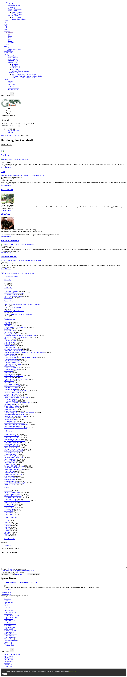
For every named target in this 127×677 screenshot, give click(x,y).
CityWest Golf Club (10, 454)
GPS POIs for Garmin (14, 61)
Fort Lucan (7, 329)
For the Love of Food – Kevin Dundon (23, 78)
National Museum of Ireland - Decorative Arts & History (21, 357)
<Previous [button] (4, 592)
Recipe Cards (12, 56)
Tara (5, 522)
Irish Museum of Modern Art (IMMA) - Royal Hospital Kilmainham (24, 352)
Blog (5, 46)
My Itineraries (8, 658)
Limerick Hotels (9, 639)
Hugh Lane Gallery (10, 362)
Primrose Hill (8, 491)
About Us (11, 4)
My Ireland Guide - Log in (12, 654)
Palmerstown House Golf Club (13, 469)
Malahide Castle (9, 381)
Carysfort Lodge (9, 511)
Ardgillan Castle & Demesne (13, 497)
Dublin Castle (8, 377)
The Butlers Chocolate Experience (14, 350)
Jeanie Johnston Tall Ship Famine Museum (17, 391)
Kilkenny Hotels (9, 635)
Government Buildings (11, 401)
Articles (6, 44)
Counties (8, 135)
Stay (5, 26)
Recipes (6, 47)
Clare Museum (8, 371)
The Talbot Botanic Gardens (12, 496)
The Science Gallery (10, 396)
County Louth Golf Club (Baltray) (14, 483)
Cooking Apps (13, 72)
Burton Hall (7, 512)
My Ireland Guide (13, 131)
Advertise (7, 607)
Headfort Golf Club (10, 481)
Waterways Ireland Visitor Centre (14, 414)
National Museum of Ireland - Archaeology (17, 402)
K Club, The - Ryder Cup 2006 (13, 451)
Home (2, 135)
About (6, 2)
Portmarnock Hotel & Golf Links (14, 466)
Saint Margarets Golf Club (12, 439)
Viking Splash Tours (10, 399)
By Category (8, 285)
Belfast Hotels (8, 622)
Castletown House (9, 330)
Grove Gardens (9, 506)
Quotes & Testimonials (15, 9)
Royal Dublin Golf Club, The (13, 474)
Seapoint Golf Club (10, 484)
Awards (6, 21)
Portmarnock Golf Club (11, 472)
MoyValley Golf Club (10, 459)
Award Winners (13, 10)
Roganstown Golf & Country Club (14, 441)
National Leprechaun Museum (13, 367)
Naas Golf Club (9, 476)
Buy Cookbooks (13, 59)
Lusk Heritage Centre (10, 356)
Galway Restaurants (10, 630)
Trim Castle (7, 332)
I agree (4, 674)
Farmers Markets (9, 301)
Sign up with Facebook (7, 574)
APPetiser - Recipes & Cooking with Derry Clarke (27, 76)
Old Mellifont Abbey (10, 389)
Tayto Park (7, 322)
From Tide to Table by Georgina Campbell (20, 582)
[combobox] (12, 94)
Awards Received (17, 14)
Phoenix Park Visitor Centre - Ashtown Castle (17, 337)
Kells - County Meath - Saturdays (14, 311)
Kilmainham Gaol (9, 347)
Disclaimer (7, 599)
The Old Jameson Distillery (12, 361)
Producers (7, 31)
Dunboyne (7, 527)
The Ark (6, 382)
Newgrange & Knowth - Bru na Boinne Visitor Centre (20, 335)
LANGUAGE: (5, 95)
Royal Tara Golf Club (10, 434)
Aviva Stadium (8, 418)
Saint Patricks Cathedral (11, 387)
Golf (9, 83)
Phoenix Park (8, 339)
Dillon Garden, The (10, 499)
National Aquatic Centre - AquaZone (15, 327)
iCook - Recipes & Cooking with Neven (24, 74)
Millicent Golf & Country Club (13, 457)
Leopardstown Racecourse (12, 426)
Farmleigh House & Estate (12, 334)
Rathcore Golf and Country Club (14, 449)
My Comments (8, 659)
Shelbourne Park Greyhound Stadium (15, 416)
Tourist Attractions (13, 88)
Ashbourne (7, 524)
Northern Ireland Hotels (11, 612)
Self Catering (12, 84)
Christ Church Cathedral (11, 369)
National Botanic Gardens (12, 494)
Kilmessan (7, 525)
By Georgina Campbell (15, 49)
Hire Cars (7, 663)
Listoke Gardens (9, 502)
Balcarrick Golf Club (10, 461)
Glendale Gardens (9, 504)
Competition (8, 666)
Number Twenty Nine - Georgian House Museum (19, 413)
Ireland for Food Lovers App (20, 71)
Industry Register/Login (19, 19)
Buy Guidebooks (13, 57)
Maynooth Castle (9, 325)
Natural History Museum (11, 407)
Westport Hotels (9, 645)
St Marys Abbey (9, 366)
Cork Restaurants (9, 627)
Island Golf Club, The (10, 456)
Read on (8, 167)
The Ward (7, 534)
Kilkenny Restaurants (10, 637)
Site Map (7, 604)
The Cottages (8, 298)
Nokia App (15, 69)
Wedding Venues (13, 89)
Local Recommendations (11, 277)
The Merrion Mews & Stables (13, 296)
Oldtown (7, 529)
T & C (6, 600)
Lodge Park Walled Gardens (12, 492)
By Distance (8, 283)
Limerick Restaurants (10, 640)
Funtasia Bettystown (10, 419)
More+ (6, 79)
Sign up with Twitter (21, 574)
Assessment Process (14, 5)
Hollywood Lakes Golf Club (12, 442)
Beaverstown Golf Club (11, 452)
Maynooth (7, 532)
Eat (5, 22)
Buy (5, 27)
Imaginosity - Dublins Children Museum (16, 424)
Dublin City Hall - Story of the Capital (15, 379)
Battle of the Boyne (10, 354)
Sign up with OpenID (33, 574)
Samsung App (16, 67)
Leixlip (6, 535)
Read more (7, 589)
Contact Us (11, 7)
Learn (6, 29)
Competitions (8, 52)
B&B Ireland (8, 614)
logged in (11, 569)
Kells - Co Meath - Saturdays (13, 307)
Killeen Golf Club (9, 464)
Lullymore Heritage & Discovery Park (15, 428)
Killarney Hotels (9, 632)
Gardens (10, 81)
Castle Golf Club (9, 471)
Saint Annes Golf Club (11, 478)
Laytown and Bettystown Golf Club (15, 467)
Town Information (9, 539)
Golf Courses (8, 431)
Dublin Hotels (8, 619)
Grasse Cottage (9, 514)
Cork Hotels (8, 625)
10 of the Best (8, 32)
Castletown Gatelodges (11, 291)
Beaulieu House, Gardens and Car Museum (17, 501)
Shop (6, 54)
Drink (6, 24)
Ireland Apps (12, 62)
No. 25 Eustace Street (10, 294)
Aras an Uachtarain (10, 340)
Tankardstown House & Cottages (14, 293)
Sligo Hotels (8, 642)
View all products (6, 594)
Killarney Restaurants (10, 634)
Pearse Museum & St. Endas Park (14, 423)
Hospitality (7, 280)
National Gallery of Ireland (12, 406)
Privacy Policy (8, 602)
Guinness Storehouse (10, 359)
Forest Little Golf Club (11, 447)
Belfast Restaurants (10, 624)
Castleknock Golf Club (11, 444)
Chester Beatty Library (11, 384)
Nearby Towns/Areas (10, 517)
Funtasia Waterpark (10, 345)
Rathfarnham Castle (10, 421)
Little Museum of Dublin (11, 392)
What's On (11, 86)
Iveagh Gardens (9, 409)
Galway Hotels (8, 629)
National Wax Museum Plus (12, 386)
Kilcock (6, 530)
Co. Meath (16, 135)
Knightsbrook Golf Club (11, 437)
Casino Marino (8, 374)
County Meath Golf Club (11, 446)
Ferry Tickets (8, 664)
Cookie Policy (72, 671)
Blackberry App (16, 66)
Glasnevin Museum (10, 342)
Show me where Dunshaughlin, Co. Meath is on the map (17, 273)
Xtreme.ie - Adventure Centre (13, 349)
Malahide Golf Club (10, 462)
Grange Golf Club (9, 479)
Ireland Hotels (8, 610)
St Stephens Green (9, 404)
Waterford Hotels (9, 644)
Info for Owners (13, 15)
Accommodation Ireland (11, 615)
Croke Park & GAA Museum (13, 364)
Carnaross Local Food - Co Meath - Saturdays (18, 314)
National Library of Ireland (12, 394)
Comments (7, 545)
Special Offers (8, 51)
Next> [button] (9, 592)
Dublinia (7, 372)
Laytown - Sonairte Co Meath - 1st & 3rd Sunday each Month (22, 304)
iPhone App (15, 64)
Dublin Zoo (7, 344)
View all (3, 167)
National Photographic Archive (13, 376)
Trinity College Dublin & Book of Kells (16, 397)
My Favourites (8, 656)
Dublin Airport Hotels (10, 617)
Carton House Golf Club (11, 436)
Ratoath (6, 520)
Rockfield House (9, 507)
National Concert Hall (10, 411)
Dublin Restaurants (10, 620)
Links (6, 605)
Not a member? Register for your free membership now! (17, 570)
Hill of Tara (7, 324)
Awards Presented (17, 12)
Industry (10, 132)
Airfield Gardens (9, 509)
